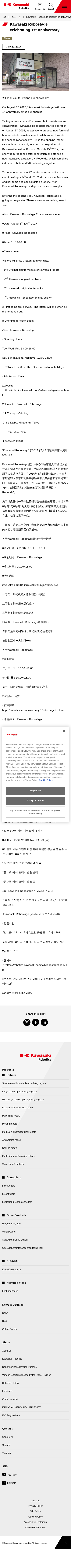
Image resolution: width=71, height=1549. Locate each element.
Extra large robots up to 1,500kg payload (23, 1099)
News (5, 1313)
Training (6, 1453)
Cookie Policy (46, 780)
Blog (4, 1321)
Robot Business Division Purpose (19, 1367)
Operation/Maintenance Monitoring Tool (22, 1248)
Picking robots (9, 1123)
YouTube (9, 1476)
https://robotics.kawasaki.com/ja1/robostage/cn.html (33, 710)
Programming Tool (11, 1223)
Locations (7, 1391)
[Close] (64, 731)
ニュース (16, 17)
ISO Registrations (11, 1415)
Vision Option (9, 1231)
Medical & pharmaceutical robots (19, 1132)
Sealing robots (9, 1148)
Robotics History (10, 1383)
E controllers (8, 1194)
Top (4, 17)
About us (6, 1350)
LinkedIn (11, 1483)
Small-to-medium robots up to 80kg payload (24, 1083)
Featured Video (10, 1291)
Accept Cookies (35, 800)
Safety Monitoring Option (15, 1239)
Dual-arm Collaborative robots (17, 1107)
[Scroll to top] (62, 1542)
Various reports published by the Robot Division (26, 1375)
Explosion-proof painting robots (18, 1156)
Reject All (35, 790)
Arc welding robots (11, 1140)
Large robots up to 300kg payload (19, 1091)
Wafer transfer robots (13, 1164)
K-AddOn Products (11, 1269)
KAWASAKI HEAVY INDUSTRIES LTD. (22, 1407)
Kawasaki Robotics (12, 1358)
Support (6, 1445)
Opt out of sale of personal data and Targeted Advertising (35, 812)
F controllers (8, 1185)
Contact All (7, 1437)
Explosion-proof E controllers (17, 1202)
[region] (35, 774)
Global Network (10, 1399)
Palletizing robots (11, 1115)
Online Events (9, 1329)
